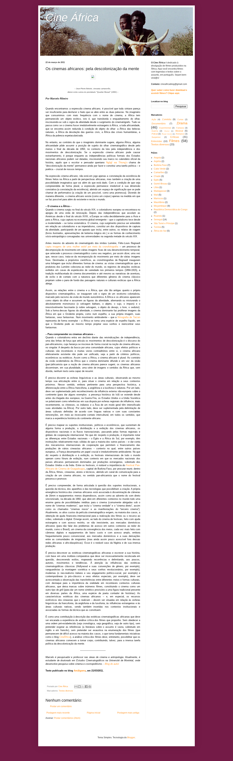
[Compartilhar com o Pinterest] (90, 686)
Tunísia (157, 227)
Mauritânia (159, 202)
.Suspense (156, 137)
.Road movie (166, 134)
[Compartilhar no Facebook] (86, 686)
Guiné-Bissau (160, 183)
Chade (157, 176)
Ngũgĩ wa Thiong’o (116, 162)
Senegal (158, 219)
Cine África (72, 17)
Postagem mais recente (58, 712)
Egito (156, 180)
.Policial (154, 134)
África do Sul (160, 231)
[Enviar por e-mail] (76, 686)
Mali (156, 195)
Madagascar (160, 191)
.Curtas (180, 119)
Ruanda (158, 216)
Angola (157, 157)
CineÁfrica (64, 637)
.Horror (166, 131)
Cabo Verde (160, 168)
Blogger (131, 737)
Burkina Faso (160, 165)
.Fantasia (180, 128)
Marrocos (158, 198)
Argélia (157, 161)
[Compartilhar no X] (83, 686)
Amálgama (80, 670)
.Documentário (158, 123)
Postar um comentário (61, 706)
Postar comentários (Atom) (67, 718)
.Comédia (166, 119)
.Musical (179, 131)
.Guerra (154, 131)
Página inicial (93, 712)
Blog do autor (112, 664)
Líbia (156, 187)
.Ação (153, 119)
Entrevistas (156, 141)
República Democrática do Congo (170, 209)
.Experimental (165, 128)
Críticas (174, 136)
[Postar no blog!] (79, 686)
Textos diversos (66, 691)
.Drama (181, 123)
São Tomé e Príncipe (164, 223)
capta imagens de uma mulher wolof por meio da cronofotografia (82, 246)
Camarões (159, 172)
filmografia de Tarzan (129, 317)
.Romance (179, 134)
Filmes (174, 141)
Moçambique (160, 206)
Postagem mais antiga (128, 712)
